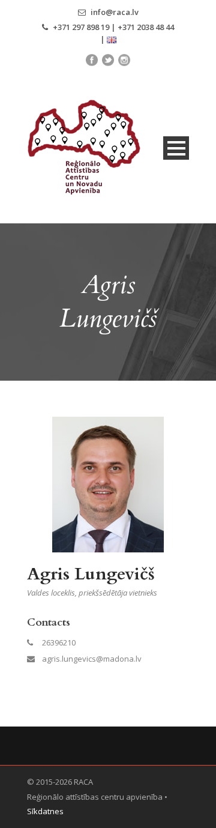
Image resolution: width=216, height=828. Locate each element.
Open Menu (176, 148)
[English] (111, 39)
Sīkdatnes (45, 811)
